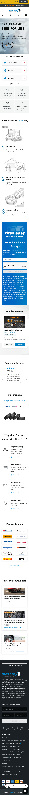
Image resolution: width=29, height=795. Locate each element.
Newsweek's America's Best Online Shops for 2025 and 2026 (13, 695)
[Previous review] (2, 382)
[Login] (10, 15)
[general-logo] (20, 546)
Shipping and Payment (20, 750)
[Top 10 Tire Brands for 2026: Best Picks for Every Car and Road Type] (14, 620)
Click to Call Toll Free (15, 675)
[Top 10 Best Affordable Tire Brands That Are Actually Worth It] (14, 595)
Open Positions (6, 769)
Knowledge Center (7, 764)
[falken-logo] (7, 546)
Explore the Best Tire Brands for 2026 (12, 635)
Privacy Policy (7, 293)
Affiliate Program (17, 764)
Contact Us (11, 747)
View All (15, 784)
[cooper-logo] (20, 541)
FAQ (11, 755)
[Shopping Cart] (17, 15)
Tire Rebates (18, 747)
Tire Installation (16, 758)
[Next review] (25, 382)
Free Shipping (5, 767)
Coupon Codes (16, 755)
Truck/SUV (11, 775)
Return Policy (5, 753)
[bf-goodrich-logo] (7, 536)
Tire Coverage (13, 761)
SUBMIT (13, 730)
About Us (4, 750)
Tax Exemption (17, 767)
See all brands (14, 569)
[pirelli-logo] (7, 563)
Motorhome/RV (16, 778)
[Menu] (25, 15)
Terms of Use (5, 761)
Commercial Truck (6, 778)
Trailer (22, 775)
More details (16, 462)
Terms (5, 301)
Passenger (4, 775)
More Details (9, 346)
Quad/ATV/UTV (6, 781)
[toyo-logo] (20, 563)
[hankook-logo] (20, 552)
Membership (5, 755)
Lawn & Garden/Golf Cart (17, 781)
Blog (11, 767)
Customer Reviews (7, 758)
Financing (10, 750)
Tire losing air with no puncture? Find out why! (13, 659)
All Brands (4, 747)
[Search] (3, 15)
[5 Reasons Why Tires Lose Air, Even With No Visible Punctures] (14, 646)
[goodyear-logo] (7, 552)
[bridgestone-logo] (20, 536)
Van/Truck (17, 775)
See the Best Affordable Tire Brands (12, 609)
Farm (11, 784)
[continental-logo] (7, 541)
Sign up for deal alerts (15, 274)
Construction (5, 784)
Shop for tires (19, 346)
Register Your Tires (15, 753)
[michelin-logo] (20, 557)
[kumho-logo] (7, 557)
